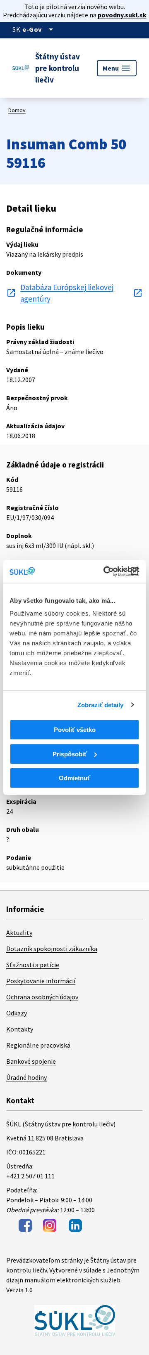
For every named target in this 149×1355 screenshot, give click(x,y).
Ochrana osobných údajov (42, 997)
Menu (117, 68)
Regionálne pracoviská (38, 1045)
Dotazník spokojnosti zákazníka (51, 948)
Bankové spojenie (31, 1061)
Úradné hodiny (26, 1077)
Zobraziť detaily (100, 704)
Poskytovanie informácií (40, 981)
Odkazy (16, 1013)
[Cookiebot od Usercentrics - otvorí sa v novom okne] (105, 571)
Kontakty (19, 1029)
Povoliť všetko (75, 729)
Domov (17, 110)
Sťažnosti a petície (32, 965)
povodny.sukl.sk (122, 15)
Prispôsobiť (70, 754)
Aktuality (19, 932)
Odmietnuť (74, 777)
